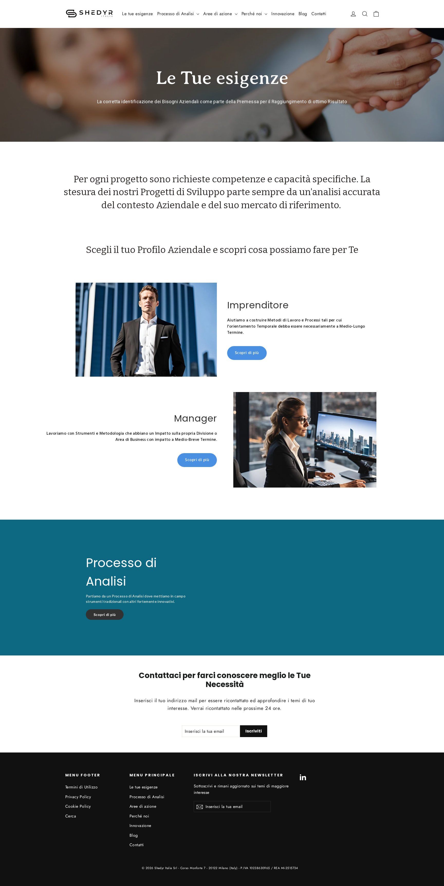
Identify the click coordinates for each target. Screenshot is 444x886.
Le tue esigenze (137, 14)
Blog (303, 14)
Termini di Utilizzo (81, 787)
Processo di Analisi (176, 14)
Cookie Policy (78, 806)
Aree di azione (218, 14)
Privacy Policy (78, 797)
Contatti (318, 14)
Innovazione (282, 14)
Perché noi (253, 14)
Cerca (70, 816)
